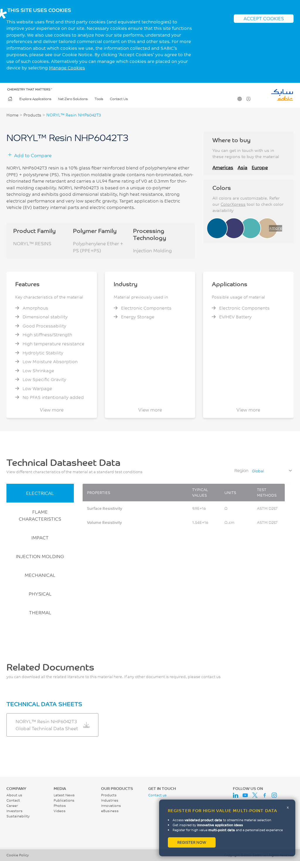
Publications (64, 800)
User (248, 98)
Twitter (255, 795)
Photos (60, 805)
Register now (191, 842)
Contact (13, 800)
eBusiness (110, 811)
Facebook (264, 795)
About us (14, 795)
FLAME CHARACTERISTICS (40, 515)
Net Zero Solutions (73, 99)
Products (32, 115)
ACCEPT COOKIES (263, 18)
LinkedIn (235, 795)
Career (12, 805)
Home (10, 98)
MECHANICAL (40, 575)
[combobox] (272, 471)
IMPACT (40, 537)
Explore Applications (35, 99)
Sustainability (18, 816)
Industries (109, 800)
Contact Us (119, 99)
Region (241, 470)
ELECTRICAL (40, 493)
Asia (242, 167)
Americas (222, 167)
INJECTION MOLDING (40, 556)
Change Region (239, 98)
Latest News (64, 795)
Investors (14, 811)
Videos (60, 811)
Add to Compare (33, 155)
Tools (99, 99)
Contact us (157, 795)
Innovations (111, 805)
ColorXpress (233, 204)
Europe (260, 167)
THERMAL (40, 612)
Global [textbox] (258, 471)
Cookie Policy (17, 855)
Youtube (245, 795)
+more (275, 228)
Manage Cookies (67, 68)
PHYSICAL (40, 594)
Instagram (274, 795)
